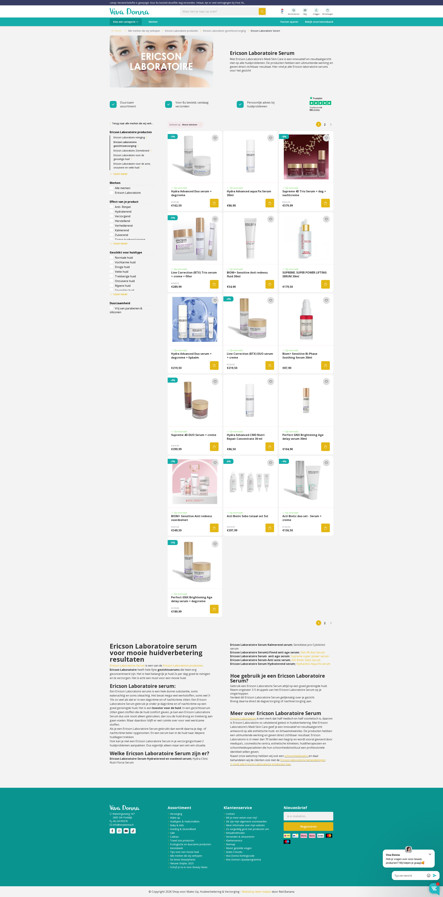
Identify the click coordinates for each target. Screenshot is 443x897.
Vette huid (121, 272)
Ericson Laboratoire (128, 193)
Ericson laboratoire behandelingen (303, 760)
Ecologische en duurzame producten (190, 844)
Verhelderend (124, 225)
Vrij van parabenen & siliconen (126, 310)
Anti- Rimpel (123, 207)
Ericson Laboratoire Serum (127, 665)
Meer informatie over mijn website (245, 825)
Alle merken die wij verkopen (186, 855)
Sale (172, 832)
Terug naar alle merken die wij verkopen (133, 123)
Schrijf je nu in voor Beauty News (188, 867)
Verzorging (176, 813)
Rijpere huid (122, 286)
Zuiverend (121, 235)
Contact (230, 813)
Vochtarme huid (125, 262)
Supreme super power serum (310, 656)
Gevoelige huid (124, 290)
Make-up (175, 817)
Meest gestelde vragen (239, 848)
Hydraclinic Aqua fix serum (313, 664)
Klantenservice (234, 840)
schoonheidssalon (296, 756)
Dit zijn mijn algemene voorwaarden (246, 821)
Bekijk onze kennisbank (319, 21)
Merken (153, 21)
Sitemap (230, 844)
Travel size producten (182, 840)
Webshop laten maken (256, 892)
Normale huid (124, 258)
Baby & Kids (177, 825)
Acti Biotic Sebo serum (305, 660)
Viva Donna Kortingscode (240, 855)
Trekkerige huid (125, 276)
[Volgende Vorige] (330, 124)
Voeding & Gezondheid (183, 829)
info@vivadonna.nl (123, 824)
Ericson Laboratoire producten (183, 665)
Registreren (308, 826)
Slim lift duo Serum (312, 652)
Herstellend (122, 221)
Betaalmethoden (235, 832)
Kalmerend (122, 230)
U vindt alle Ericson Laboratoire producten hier (260, 764)
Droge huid (122, 267)
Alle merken (122, 188)
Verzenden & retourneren (240, 836)
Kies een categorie (124, 21)
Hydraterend (123, 211)
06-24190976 (120, 821)
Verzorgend (122, 216)
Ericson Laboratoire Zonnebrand (131, 150)
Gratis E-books (234, 852)
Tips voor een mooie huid (184, 852)
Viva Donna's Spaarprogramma (243, 859)
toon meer (120, 174)
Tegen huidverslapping (130, 240)
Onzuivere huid (125, 281)
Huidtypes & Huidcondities (185, 821)
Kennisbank (176, 848)
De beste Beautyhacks (182, 859)
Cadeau (174, 836)
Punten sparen (289, 21)
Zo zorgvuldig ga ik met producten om (247, 829)
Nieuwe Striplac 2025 (182, 863)
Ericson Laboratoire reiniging (129, 137)
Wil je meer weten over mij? (241, 817)
